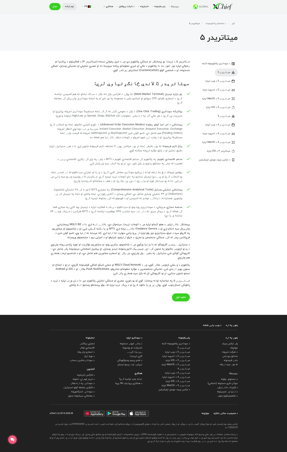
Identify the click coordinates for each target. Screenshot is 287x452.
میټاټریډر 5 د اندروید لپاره (216, 89)
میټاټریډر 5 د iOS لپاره (218, 107)
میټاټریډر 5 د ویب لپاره (217, 81)
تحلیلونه (90, 337)
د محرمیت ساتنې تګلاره (226, 413)
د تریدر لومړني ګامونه (84, 379)
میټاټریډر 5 (224, 72)
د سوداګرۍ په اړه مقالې (82, 383)
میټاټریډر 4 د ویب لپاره (217, 124)
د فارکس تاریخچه (86, 375)
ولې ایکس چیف (230, 343)
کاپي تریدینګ (136, 356)
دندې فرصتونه (231, 360)
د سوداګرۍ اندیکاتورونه (83, 391)
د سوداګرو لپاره (134, 337)
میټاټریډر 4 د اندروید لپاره (216, 133)
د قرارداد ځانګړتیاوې (227, 387)
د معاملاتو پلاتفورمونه (216, 23)
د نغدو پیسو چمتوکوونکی (129, 360)
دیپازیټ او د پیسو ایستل (129, 364)
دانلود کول (181, 297)
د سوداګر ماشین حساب (82, 360)
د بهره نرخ (89, 356)
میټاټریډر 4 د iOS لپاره (178, 381)
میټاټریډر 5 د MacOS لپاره (216, 98)
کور (233, 23)
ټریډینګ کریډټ (134, 352)
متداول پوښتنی (230, 356)
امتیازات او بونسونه (132, 347)
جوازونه (234, 347)
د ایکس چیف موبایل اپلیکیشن (214, 159)
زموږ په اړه (232, 325)
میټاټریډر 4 (224, 116)
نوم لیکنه (69, 6)
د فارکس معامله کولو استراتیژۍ (79, 387)
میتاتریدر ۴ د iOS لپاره (218, 151)
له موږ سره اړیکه (229, 364)
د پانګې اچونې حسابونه (131, 343)
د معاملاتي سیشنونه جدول (81, 396)
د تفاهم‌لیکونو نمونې (227, 396)
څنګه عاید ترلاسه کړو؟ (130, 379)
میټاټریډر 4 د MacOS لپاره (216, 142)
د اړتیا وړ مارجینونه (227, 391)
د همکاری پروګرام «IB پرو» (128, 383)
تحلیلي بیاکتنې (87, 343)
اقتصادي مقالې (87, 347)
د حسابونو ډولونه (229, 379)
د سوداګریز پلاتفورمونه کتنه (216, 63)
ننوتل (54, 6)
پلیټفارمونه (184, 337)
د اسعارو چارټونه (86, 352)
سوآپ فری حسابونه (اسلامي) (223, 383)
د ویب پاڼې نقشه (212, 325)
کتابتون (91, 369)
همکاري (109, 6)
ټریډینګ (233, 373)
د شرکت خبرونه (230, 352)
